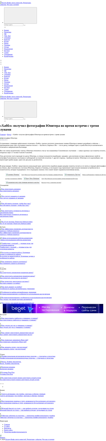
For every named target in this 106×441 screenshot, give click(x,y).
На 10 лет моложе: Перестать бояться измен (15, 223)
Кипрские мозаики (6, 369)
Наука (6, 43)
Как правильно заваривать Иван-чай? (13, 342)
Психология (8, 49)
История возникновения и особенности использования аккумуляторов (25, 294)
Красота (7, 39)
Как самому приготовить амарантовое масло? (16, 334)
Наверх (2, 437)
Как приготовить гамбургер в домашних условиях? (18, 320)
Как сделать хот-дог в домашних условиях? (15, 327)
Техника (7, 45)
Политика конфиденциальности (15, 432)
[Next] (3, 267)
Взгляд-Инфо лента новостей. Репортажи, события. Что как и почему (29, 439)
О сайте (7, 426)
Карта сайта (8, 430)
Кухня (6, 41)
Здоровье (7, 38)
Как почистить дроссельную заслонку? (14, 278)
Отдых (6, 47)
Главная (7, 424)
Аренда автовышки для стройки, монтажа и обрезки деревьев (22, 396)
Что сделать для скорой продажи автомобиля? (16, 299)
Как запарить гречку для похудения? (13, 349)
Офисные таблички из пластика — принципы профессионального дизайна (26, 417)
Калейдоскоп (8, 56)
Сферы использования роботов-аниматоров (15, 240)
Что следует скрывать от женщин (12, 198)
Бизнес (6, 30)
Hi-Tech (7, 51)
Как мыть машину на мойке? (10, 283)
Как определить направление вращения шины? (16, 272)
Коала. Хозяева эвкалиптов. (10, 363)
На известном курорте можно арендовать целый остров (19, 380)
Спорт (6, 52)
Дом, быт (7, 36)
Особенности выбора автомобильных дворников (17, 289)
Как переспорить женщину (9, 191)
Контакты (7, 428)
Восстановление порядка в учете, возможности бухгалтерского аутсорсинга (27, 403)
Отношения (8, 54)
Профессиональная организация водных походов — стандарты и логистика (27, 358)
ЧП (5, 34)
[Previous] (1, 267)
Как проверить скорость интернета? (12, 263)
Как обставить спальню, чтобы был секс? (14, 205)
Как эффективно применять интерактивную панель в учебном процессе (15, 233)
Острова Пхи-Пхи (6, 374)
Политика (7, 32)
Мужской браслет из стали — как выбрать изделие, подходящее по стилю (26, 410)
